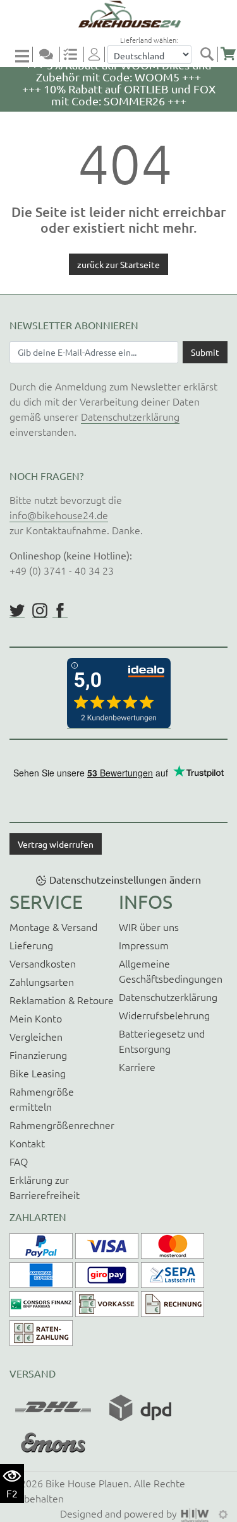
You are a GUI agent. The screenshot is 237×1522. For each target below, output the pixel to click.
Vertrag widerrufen (56, 844)
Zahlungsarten (41, 981)
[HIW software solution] (196, 1513)
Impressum (144, 945)
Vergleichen (36, 1036)
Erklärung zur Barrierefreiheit (44, 1187)
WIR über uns (149, 927)
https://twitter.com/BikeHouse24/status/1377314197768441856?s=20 (17, 610)
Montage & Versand (53, 927)
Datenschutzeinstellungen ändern (125, 879)
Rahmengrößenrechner (61, 1125)
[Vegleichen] (75, 54)
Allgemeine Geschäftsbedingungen (170, 970)
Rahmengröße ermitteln (41, 1098)
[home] (123, 14)
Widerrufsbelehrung (164, 1015)
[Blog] (51, 54)
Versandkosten (42, 963)
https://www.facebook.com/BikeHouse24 (60, 610)
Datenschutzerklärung (130, 416)
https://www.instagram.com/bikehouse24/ (39, 610)
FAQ (18, 1161)
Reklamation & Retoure (61, 1000)
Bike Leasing (37, 1073)
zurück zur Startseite (118, 264)
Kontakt (27, 1143)
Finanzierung (38, 1055)
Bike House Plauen (87, 1483)
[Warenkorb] (228, 54)
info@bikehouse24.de (58, 515)
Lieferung (31, 945)
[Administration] (223, 1513)
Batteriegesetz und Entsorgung (162, 1040)
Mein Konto (35, 1018)
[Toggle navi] (24, 55)
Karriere (137, 1067)
